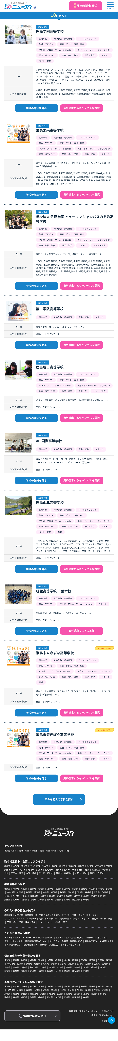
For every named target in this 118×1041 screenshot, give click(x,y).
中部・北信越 (31, 850)
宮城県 (41, 888)
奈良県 (16, 895)
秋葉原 (105, 869)
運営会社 (73, 1011)
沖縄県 (86, 899)
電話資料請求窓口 (34, 1016)
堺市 (15, 869)
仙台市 (16, 866)
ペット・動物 (54, 922)
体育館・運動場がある (72, 941)
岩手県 (33, 888)
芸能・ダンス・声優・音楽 (84, 914)
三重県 (97, 892)
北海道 (7, 888)
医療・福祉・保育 (15, 922)
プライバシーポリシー (89, 1011)
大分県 (58, 899)
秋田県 (24, 888)
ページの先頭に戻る (111, 1020)
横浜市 (62, 866)
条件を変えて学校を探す (59, 799)
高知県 (16, 899)
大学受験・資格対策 (24, 914)
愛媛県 (7, 899)
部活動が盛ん (91, 941)
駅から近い (55, 941)
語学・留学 (30, 922)
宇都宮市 (68, 873)
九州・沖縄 (64, 850)
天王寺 (14, 873)
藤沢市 (93, 873)
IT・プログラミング (44, 914)
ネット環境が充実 (12, 937)
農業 (65, 922)
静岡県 (29, 892)
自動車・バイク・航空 (102, 918)
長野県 (63, 892)
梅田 (28, 873)
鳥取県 (69, 895)
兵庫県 (43, 895)
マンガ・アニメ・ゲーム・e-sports (20, 918)
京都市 (109, 866)
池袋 (87, 869)
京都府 (7, 895)
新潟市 (24, 866)
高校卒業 (8, 914)
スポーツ (42, 922)
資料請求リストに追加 (82, 630)
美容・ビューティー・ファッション (55, 918)
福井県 (88, 892)
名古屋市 (99, 866)
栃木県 (67, 888)
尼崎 (34, 873)
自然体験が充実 (30, 944)
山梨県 (20, 892)
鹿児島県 (76, 899)
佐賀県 (33, 899)
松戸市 (78, 873)
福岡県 (24, 899)
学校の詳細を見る (36, 108)
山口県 (86, 895)
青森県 (16, 888)
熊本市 (67, 869)
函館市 (59, 873)
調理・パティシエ (81, 918)
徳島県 (94, 895)
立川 (6, 873)
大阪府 (24, 895)
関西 (42, 850)
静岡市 (81, 866)
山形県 (50, 888)
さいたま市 (35, 866)
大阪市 (7, 869)
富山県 (71, 892)
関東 (21, 850)
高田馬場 (96, 869)
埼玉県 (92, 888)
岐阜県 (46, 892)
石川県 (80, 892)
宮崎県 (67, 899)
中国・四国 (51, 850)
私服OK (89, 937)
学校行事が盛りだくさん (36, 941)
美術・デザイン (63, 914)
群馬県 (75, 888)
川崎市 (54, 866)
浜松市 (90, 866)
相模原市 (72, 866)
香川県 (103, 895)
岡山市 (31, 869)
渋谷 (81, 869)
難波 (21, 873)
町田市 (101, 873)
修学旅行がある (14, 944)
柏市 (85, 873)
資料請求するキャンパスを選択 (81, 108)
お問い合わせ (108, 1011)
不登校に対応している (70, 944)
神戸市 (22, 869)
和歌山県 (34, 895)
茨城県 (84, 888)
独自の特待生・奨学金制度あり (70, 937)
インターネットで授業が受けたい (38, 937)
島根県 (77, 895)
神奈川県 (11, 892)
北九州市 (49, 869)
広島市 (39, 869)
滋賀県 (105, 892)
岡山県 (52, 895)
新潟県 (54, 892)
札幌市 (7, 866)
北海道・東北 (10, 850)
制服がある (100, 937)
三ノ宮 (42, 873)
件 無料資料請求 (85, 5)
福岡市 (58, 869)
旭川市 (50, 873)
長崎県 (41, 899)
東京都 (109, 888)
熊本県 (50, 899)
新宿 (74, 869)
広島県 (60, 895)
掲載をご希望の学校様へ (103, 1015)
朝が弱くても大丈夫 (49, 944)
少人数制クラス (106, 941)
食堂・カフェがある (13, 941)
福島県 (58, 888)
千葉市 (45, 866)
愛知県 (37, 892)
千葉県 (101, 888)
